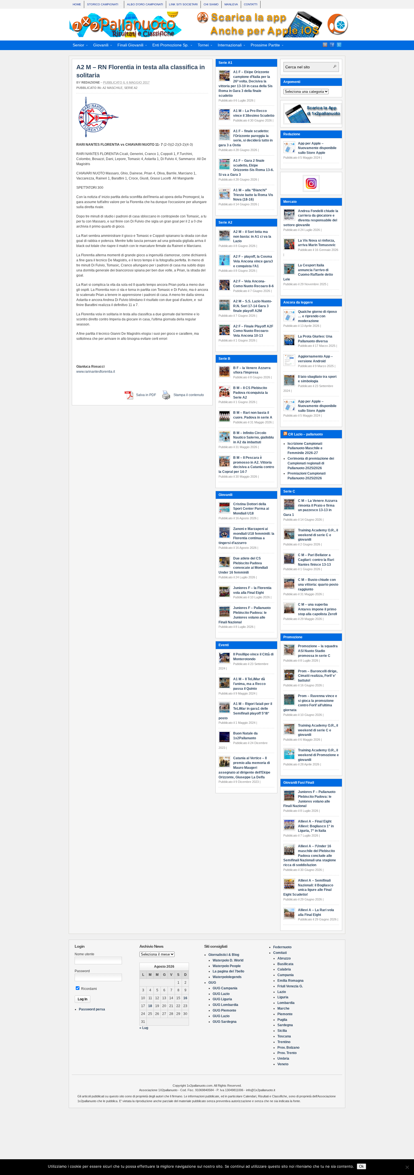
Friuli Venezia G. (290, 986)
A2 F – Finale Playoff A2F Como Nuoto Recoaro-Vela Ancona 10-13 (253, 331)
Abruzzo (284, 958)
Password (82, 971)
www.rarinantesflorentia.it (95, 372)
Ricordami (88, 989)
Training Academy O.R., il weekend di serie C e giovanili (318, 535)
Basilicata (285, 964)
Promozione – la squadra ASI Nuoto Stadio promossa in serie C (318, 651)
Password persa (92, 1009)
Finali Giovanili (128, 46)
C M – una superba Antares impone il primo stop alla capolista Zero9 (317, 609)
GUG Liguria (222, 999)
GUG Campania (225, 988)
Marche (283, 1008)
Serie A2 (130, 87)
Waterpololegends (227, 977)
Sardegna (285, 1025)
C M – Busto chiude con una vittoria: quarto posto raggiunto (318, 584)
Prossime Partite (263, 46)
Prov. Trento (287, 1053)
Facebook (332, 45)
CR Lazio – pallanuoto (305, 434)
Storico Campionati (101, 5)
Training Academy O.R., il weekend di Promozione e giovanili (318, 755)
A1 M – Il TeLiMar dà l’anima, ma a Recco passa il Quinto (249, 684)
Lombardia (286, 1003)
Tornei (201, 46)
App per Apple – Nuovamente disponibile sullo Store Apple (317, 148)
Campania (285, 975)
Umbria (283, 1059)
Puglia (282, 1020)
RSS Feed (325, 45)
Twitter (339, 45)
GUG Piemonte (224, 1010)
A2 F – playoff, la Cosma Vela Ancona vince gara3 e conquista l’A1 (253, 261)
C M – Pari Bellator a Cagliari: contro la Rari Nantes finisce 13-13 (316, 560)
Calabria (284, 969)
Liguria (282, 997)
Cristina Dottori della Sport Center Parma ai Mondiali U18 (251, 509)
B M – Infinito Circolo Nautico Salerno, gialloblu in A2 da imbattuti (253, 437)
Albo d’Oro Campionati (145, 4)
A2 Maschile (113, 87)
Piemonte (285, 1014)
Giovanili (99, 46)
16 (185, 998)
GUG (212, 983)
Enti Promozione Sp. (169, 46)
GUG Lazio (221, 994)
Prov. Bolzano (288, 1048)
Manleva (231, 4)
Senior (76, 46)
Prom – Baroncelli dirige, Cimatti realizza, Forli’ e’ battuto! (317, 676)
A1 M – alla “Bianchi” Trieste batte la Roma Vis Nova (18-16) (253, 195)
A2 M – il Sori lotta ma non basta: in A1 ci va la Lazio (252, 236)
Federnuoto (282, 947)
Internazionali (228, 46)
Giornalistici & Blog (223, 955)
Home (77, 4)
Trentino (283, 1042)
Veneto (282, 1064)
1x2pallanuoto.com (210, 24)
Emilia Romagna (290, 981)
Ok (361, 1166)
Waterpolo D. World (228, 960)
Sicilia (282, 1031)
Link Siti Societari (183, 4)
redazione (90, 82)
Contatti (250, 4)
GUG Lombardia (225, 1005)
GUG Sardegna (225, 1022)
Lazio (281, 992)
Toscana (284, 1036)
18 (150, 1006)
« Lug (143, 1028)
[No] (407, 1167)
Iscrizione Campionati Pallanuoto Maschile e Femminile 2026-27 (305, 448)
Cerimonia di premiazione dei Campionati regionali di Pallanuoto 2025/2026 (311, 463)
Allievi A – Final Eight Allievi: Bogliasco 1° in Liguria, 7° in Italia (316, 826)
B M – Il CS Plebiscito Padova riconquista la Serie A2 (250, 392)
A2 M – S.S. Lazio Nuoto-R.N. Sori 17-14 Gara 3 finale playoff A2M (252, 306)
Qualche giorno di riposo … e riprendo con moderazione (317, 316)
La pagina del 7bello (228, 971)
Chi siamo (211, 4)
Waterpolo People (227, 966)
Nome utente (84, 954)
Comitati (280, 953)
